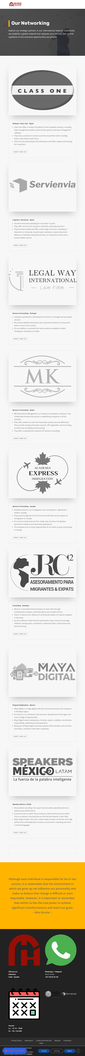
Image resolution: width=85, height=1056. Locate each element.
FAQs (41, 1043)
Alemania (12, 974)
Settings (57, 1051)
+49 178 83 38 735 (51, 977)
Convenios (67, 1040)
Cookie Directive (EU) (43, 1040)
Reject (69, 1051)
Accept (43, 1051)
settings (29, 1054)
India (10, 977)
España (16, 977)
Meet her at (20, 152)
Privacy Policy (16, 1040)
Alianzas (57, 1040)
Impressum (29, 1040)
